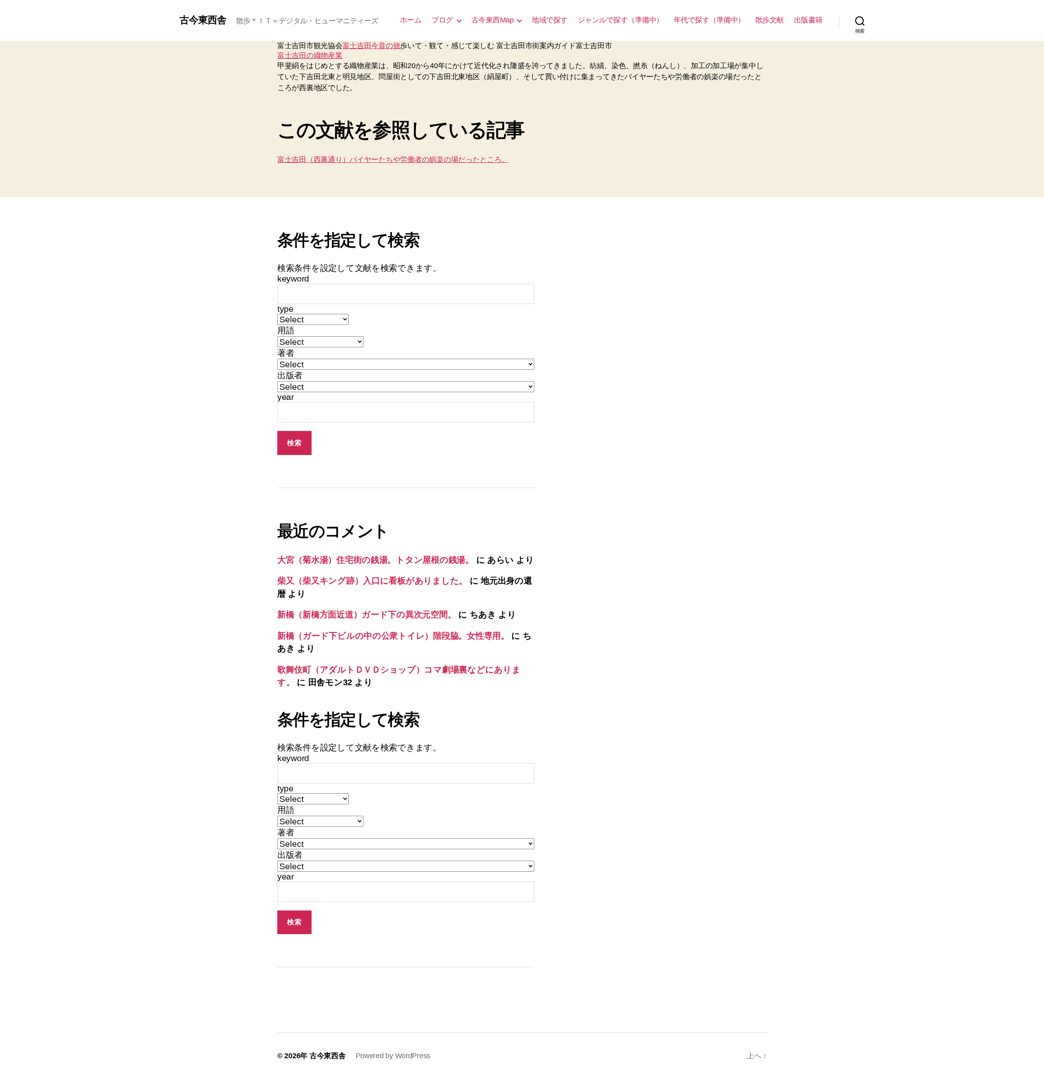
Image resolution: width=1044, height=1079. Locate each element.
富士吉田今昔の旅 (371, 46)
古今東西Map (492, 20)
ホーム (411, 20)
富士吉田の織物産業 (310, 55)
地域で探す (550, 20)
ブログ (442, 20)
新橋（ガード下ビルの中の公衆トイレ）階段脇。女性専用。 (393, 635)
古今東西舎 (202, 20)
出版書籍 (808, 20)
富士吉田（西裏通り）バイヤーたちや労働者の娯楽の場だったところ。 (393, 159)
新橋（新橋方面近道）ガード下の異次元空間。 (366, 614)
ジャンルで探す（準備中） (621, 20)
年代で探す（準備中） (709, 20)
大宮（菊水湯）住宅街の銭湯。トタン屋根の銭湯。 (375, 559)
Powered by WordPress (393, 1056)
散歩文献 (769, 20)
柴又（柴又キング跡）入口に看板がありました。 (372, 580)
